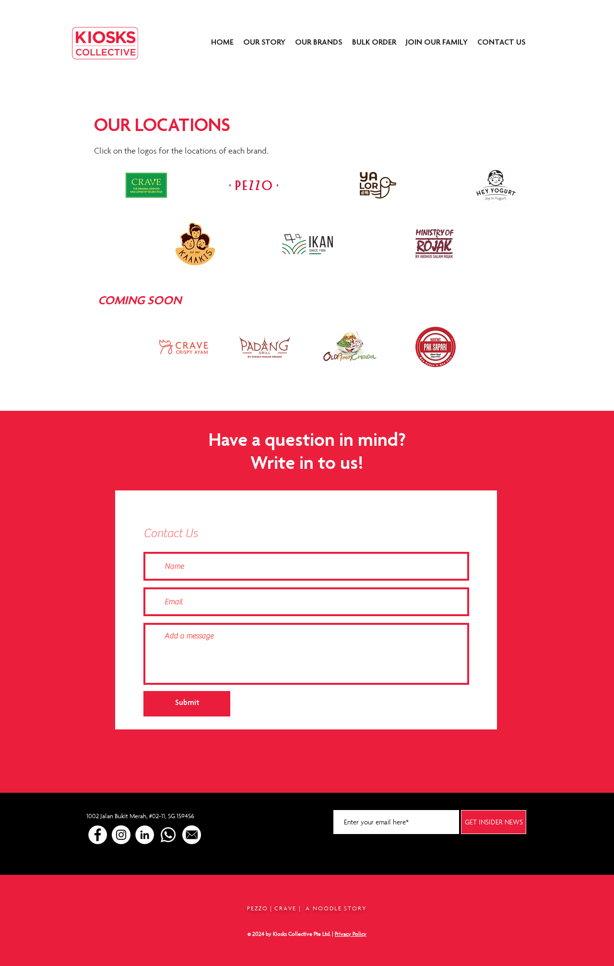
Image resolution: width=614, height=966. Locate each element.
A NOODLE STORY (336, 908)
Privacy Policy (350, 934)
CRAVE (285, 908)
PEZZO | (261, 908)
